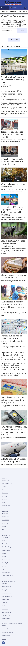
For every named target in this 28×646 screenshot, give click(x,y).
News (3, 478)
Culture (4, 529)
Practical (5, 535)
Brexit (4, 566)
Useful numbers (6, 619)
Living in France (6, 560)
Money (4, 553)
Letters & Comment (7, 483)
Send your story (6, 615)
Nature (4, 526)
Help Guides (13, 11)
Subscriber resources (7, 596)
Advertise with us (6, 612)
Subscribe (14, 8)
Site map (4, 639)
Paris (3, 490)
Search (22, 30)
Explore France (6, 517)
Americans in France (7, 575)
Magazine (5, 511)
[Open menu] (4, 8)
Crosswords (5, 513)
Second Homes (6, 544)
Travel (4, 486)
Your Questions (23, 11)
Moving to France (6, 572)
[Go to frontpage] (13, 3)
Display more (14, 39)
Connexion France (7, 581)
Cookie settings (6, 635)
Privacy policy (5, 629)
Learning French (6, 563)
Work (3, 569)
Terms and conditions (7, 632)
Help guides (5, 590)
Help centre (5, 609)
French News (4, 11)
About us (4, 603)
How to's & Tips (6, 550)
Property (4, 540)
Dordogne (4, 499)
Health (4, 556)
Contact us (5, 606)
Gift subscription (6, 587)
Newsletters (5, 599)
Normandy (5, 493)
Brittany (4, 496)
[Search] (25, 3)
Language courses (6, 593)
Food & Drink (5, 520)
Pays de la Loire (6, 506)
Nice (3, 502)
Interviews (5, 523)
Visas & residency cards (8, 547)
